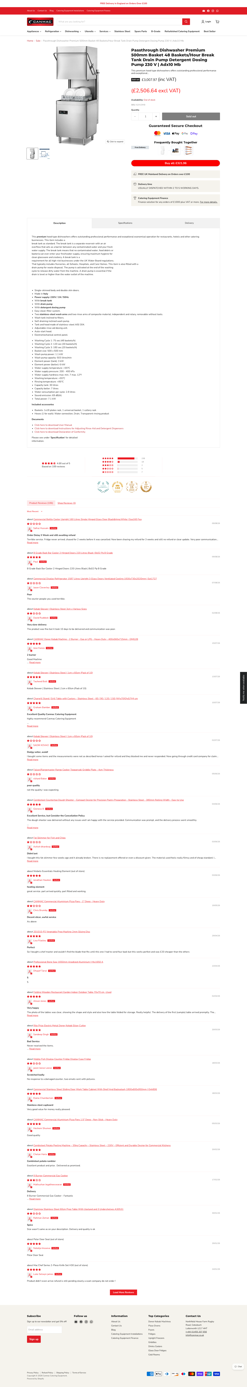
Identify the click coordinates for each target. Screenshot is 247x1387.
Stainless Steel (122, 31)
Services (104, 31)
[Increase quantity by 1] (156, 116)
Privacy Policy (33, 1372)
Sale (38, 41)
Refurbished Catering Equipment (182, 31)
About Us (31, 11)
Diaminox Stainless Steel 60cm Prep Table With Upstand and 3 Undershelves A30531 (78, 1209)
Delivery (189, 223)
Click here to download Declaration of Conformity (60, 431)
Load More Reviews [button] (123, 1292)
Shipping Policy (62, 1372)
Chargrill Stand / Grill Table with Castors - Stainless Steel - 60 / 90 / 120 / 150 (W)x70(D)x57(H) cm (85, 698)
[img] (56, 463)
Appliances (33, 31)
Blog (52, 11)
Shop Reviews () (67, 503)
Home (30, 41)
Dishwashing (72, 31)
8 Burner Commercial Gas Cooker (50, 1175)
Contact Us (42, 11)
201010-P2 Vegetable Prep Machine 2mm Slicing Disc (61, 931)
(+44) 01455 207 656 (196, 1331)
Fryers (151, 1329)
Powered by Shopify (35, 1378)
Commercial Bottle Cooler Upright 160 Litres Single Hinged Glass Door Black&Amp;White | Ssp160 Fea (87, 519)
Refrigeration (52, 31)
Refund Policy (47, 1372)
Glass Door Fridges (157, 1350)
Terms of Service (79, 1372)
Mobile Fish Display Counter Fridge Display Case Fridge (62, 1059)
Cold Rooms (154, 1354)
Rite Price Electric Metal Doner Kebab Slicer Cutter (59, 1025)
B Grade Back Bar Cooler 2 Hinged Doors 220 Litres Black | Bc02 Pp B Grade (73, 552)
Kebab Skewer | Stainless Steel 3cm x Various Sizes (60, 609)
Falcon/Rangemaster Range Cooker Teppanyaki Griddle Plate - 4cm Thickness (73, 769)
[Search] (186, 21)
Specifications (125, 223)
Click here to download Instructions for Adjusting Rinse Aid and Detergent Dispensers (79, 428)
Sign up (33, 1339)
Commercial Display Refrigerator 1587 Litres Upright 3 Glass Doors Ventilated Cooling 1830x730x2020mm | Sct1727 (95, 578)
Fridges (151, 1333)
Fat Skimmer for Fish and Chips (49, 837)
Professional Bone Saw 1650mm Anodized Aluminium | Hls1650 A (68, 962)
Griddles (152, 1342)
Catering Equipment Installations (70, 11)
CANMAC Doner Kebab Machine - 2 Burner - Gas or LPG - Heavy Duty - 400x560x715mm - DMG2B (85, 639)
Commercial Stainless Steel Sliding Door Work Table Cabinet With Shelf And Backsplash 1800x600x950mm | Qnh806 (95, 1089)
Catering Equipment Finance (98, 11)
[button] (108, 458)
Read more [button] (32, 542)
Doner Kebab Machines (159, 1321)
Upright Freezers (156, 1338)
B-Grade (155, 31)
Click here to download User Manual (53, 425)
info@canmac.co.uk (195, 1335)
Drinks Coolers (155, 1346)
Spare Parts (141, 31)
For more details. (209, 202)
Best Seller (210, 31)
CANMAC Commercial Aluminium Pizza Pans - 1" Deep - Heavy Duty (69, 901)
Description (59, 223)
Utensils (89, 31)
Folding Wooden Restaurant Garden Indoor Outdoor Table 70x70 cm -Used (72, 992)
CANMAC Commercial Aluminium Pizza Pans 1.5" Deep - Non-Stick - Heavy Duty (75, 1119)
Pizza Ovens (154, 1325)
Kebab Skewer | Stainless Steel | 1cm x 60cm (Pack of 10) (63, 672)
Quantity (135, 110)
